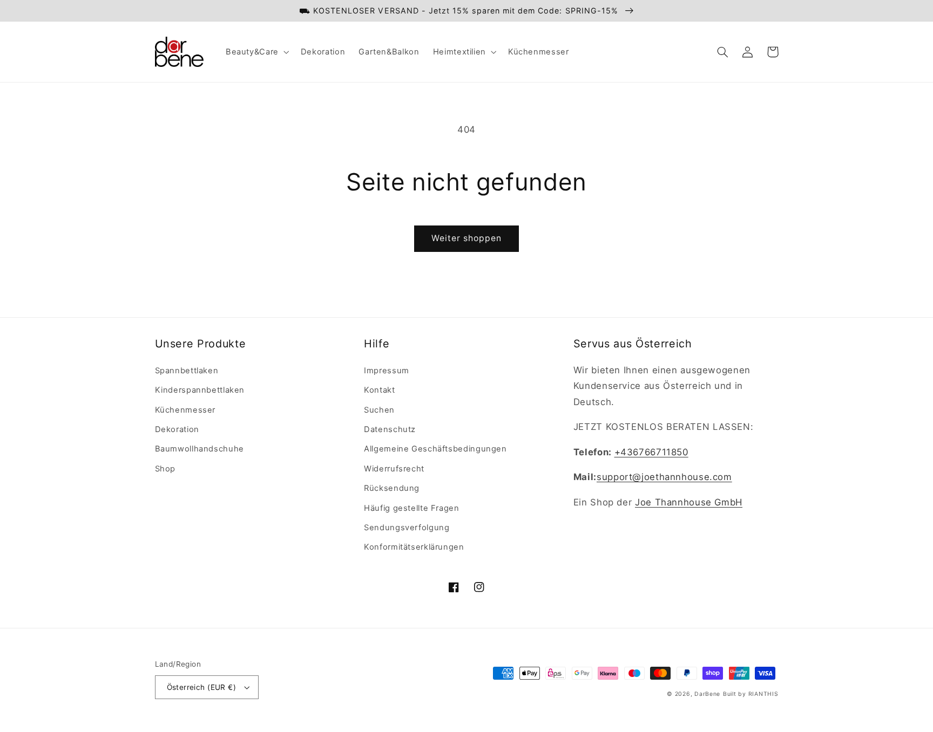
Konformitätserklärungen (414, 547)
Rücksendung (392, 488)
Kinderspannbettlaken (200, 390)
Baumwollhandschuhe (199, 449)
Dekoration (177, 429)
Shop (165, 469)
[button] (256, 52)
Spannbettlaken (187, 370)
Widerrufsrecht (394, 469)
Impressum (386, 370)
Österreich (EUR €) (201, 687)
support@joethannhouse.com (664, 476)
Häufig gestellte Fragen (411, 508)
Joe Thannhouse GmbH (688, 502)
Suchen (379, 410)
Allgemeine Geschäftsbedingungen (435, 449)
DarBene (707, 693)
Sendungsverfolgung (406, 527)
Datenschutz (390, 429)
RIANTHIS (763, 693)
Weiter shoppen (466, 238)
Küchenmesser (185, 410)
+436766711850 (651, 452)
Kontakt (379, 390)
